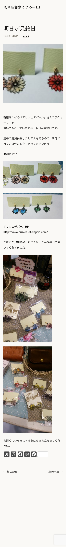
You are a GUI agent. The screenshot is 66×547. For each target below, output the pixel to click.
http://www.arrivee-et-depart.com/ (25, 232)
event (26, 36)
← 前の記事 (10, 472)
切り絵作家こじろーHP (22, 7)
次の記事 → (55, 472)
